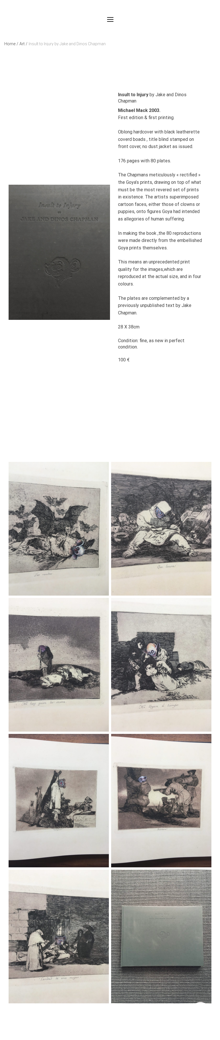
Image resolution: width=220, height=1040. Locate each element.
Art (23, 44)
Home (11, 44)
